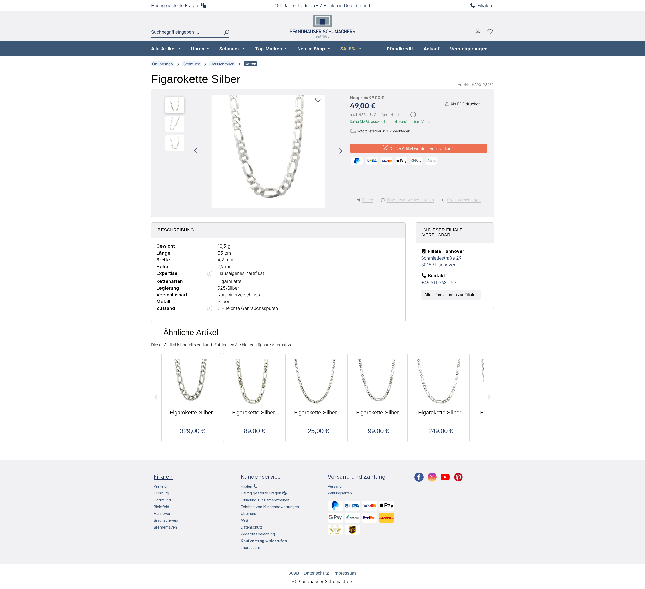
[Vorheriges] (195, 151)
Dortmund (162, 500)
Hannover (162, 513)
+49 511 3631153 (438, 282)
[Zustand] (210, 309)
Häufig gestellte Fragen (175, 5)
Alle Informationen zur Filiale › (451, 295)
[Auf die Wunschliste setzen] (318, 100)
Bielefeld (161, 506)
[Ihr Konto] (478, 32)
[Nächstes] (341, 151)
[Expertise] (210, 274)
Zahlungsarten (340, 493)
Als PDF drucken (465, 104)
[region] (254, 151)
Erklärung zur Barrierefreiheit (265, 500)
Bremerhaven (165, 527)
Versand (428, 121)
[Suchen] (224, 32)
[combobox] (185, 32)
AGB (244, 520)
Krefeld (160, 486)
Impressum (250, 547)
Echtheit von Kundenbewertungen (270, 506)
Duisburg (161, 493)
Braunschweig (166, 520)
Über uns (248, 513)
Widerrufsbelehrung (258, 534)
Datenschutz (252, 527)
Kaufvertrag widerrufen (264, 540)
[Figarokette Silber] (268, 151)
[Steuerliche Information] (413, 115)
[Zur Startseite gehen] (322, 26)
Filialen (484, 5)
